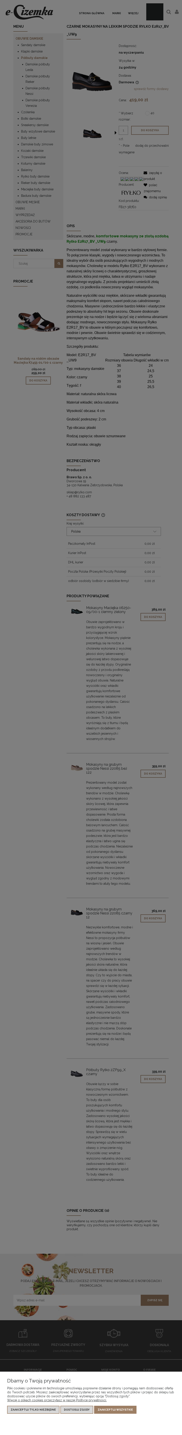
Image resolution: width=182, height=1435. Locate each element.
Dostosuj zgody (77, 1409)
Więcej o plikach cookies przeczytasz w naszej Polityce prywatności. (57, 1400)
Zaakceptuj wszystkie (115, 1409)
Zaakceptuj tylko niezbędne (33, 1409)
